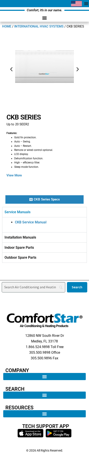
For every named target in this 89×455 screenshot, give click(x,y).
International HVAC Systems (39, 26)
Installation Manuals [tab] (20, 237)
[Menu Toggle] (86, 3)
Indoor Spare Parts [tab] (19, 247)
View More (14, 175)
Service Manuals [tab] (17, 212)
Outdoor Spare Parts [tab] (20, 257)
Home (6, 26)
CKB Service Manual (30, 222)
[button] (44, 18)
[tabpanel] (44, 224)
